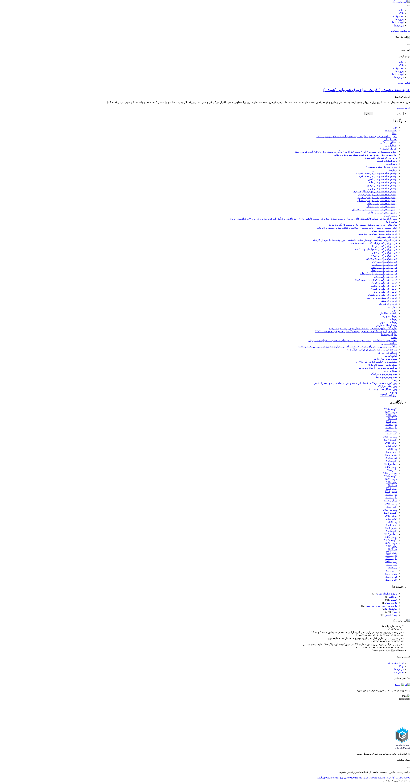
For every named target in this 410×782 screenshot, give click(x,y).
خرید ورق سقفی (388, 300)
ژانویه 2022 (391, 558)
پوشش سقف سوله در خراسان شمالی (377, 200)
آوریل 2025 (391, 451)
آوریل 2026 (391, 421)
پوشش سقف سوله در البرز (382, 179)
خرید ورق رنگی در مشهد (384, 285)
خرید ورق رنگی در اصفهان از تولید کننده (376, 249)
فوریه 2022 (391, 555)
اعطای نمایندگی (388, 142)
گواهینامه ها (391, 355)
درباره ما (399, 25)
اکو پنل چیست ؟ (388, 148)
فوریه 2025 (391, 458)
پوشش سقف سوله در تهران (382, 188)
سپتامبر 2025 (390, 436)
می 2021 (392, 567)
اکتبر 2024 (391, 470)
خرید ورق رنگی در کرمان (383, 282)
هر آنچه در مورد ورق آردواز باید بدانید (378, 367)
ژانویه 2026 (391, 427)
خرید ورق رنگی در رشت (384, 267)
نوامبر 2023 (391, 503)
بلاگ (401, 13)
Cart (395, 127)
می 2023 (392, 521)
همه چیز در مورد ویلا (386, 377)
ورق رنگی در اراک (387, 386)
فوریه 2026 (391, 424)
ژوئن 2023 (391, 518)
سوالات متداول (389, 343)
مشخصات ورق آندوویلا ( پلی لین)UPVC (376, 361)
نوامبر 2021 (391, 561)
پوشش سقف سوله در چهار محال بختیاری (375, 191)
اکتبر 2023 (391, 506)
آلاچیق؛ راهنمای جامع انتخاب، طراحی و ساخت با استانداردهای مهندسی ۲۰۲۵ (356, 136)
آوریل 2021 (391, 570)
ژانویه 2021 (391, 579)
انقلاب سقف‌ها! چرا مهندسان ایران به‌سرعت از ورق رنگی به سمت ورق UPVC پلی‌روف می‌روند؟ (346, 151)
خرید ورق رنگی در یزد (385, 291)
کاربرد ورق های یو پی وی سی (381, 605)
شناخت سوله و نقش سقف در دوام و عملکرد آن (372, 349)
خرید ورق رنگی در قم (385, 276)
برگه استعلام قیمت (387, 160)
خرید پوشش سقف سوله (384, 230)
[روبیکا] (399, 684)
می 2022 (392, 549)
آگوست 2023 (390, 512)
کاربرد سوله (390, 602)
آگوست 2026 (390, 409)
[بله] (407, 684)
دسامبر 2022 (390, 534)
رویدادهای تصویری (387, 322)
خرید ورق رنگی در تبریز (384, 261)
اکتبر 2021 (391, 564)
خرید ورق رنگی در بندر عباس (381, 258)
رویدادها (393, 319)
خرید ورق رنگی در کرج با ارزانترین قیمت (375, 279)
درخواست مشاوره (400, 30)
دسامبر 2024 (390, 464)
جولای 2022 (391, 543)
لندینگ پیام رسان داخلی (385, 358)
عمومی (393, 599)
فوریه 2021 (391, 576)
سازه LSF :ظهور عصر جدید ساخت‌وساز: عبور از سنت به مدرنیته (363, 328)
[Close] (408, 44)
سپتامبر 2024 (390, 473)
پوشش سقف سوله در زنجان (382, 203)
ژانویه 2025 (391, 461)
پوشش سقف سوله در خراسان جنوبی (377, 194)
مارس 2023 (391, 528)
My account (391, 130)
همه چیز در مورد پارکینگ (384, 374)
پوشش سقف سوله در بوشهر (382, 185)
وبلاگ (394, 380)
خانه (401, 10)
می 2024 (392, 485)
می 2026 (392, 418)
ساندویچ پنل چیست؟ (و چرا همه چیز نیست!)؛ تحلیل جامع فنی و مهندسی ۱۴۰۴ (356, 331)
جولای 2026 (391, 412)
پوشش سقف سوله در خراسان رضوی (377, 197)
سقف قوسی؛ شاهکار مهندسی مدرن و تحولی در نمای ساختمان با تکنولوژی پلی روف (352, 340)
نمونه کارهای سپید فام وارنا (382, 364)
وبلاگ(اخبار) (391, 615)
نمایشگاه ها (391, 608)
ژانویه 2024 (391, 497)
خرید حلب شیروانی (387, 237)
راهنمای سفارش (388, 313)
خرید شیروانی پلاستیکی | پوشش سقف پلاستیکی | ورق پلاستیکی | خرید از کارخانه (355, 240)
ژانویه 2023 (391, 531)
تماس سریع (404, 82)
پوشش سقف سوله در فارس (382, 212)
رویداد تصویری (389, 316)
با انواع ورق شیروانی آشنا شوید (381, 157)
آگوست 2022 (390, 540)
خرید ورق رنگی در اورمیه (383, 255)
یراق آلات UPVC (388, 395)
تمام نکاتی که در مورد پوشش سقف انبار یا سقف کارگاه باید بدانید (363, 224)
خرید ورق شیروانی (387, 304)
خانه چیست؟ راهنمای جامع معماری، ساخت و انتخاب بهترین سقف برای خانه (357, 227)
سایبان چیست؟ (389, 334)
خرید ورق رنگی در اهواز (384, 252)
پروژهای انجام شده (387, 593)
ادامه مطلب (403, 108)
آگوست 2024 (390, 476)
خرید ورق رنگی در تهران (384, 264)
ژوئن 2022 (391, 546)
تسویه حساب (390, 215)
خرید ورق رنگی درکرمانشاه (382, 294)
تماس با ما (391, 221)
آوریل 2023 (391, 525)
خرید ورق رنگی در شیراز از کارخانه (378, 273)
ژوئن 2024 (391, 482)
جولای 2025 (391, 442)
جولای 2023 (391, 515)
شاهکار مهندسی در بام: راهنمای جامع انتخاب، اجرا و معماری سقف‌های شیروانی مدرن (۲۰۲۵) (348, 346)
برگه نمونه (391, 163)
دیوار (394, 310)
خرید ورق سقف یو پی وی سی (381, 297)
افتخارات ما (391, 145)
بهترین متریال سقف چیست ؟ (381, 167)
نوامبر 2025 (391, 430)
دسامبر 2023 (390, 500)
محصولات (398, 16)
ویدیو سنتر (391, 392)
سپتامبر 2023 (390, 509)
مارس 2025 (391, 454)
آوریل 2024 (391, 488)
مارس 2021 (391, 573)
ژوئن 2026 (391, 415)
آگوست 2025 (390, 439)
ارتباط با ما (398, 22)
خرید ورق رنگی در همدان (384, 288)
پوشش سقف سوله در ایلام (383, 182)
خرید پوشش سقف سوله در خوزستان (377, 234)
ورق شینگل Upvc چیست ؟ (383, 389)
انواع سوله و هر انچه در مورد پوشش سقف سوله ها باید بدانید (365, 154)
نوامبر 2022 (391, 537)
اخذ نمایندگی (390, 139)
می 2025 (392, 448)
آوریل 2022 (391, 552)
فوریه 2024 (391, 494)
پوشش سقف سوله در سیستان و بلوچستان (374, 209)
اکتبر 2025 (391, 433)
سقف (394, 337)
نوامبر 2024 (391, 467)
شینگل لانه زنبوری (387, 352)
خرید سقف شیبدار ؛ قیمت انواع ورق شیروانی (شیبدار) (366, 90)
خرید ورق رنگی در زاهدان (383, 270)
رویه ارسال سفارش (386, 325)
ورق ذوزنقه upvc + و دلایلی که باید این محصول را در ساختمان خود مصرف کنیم (355, 383)
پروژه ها (399, 19)
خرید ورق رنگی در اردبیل (384, 246)
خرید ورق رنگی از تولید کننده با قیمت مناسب (373, 243)
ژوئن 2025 (391, 445)
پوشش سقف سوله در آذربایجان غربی (377, 176)
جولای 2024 (391, 479)
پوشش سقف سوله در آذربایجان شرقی (376, 173)
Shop (394, 133)
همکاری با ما (390, 371)
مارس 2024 (391, 491)
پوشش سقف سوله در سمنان (381, 206)
